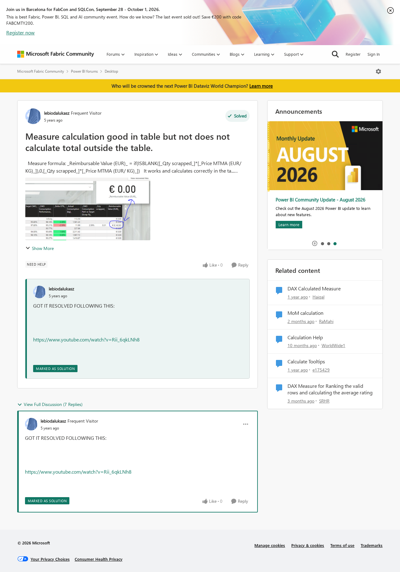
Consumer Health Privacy (98, 559)
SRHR (324, 401)
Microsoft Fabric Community (40, 71)
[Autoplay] (315, 243)
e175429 (321, 370)
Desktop (111, 71)
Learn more (261, 86)
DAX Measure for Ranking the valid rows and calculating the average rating (330, 389)
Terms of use (342, 545)
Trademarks (371, 545)
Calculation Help (305, 337)
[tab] (322, 243)
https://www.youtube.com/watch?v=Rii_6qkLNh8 (86, 339)
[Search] (335, 54)
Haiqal (318, 297)
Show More (43, 248)
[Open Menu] (378, 71)
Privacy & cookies (307, 545)
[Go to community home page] (55, 54)
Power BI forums (84, 71)
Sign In (374, 54)
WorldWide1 (333, 345)
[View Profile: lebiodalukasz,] (39, 292)
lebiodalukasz (56, 113)
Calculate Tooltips (306, 361)
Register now (20, 32)
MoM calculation (305, 313)
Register (353, 54)
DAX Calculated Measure (314, 288)
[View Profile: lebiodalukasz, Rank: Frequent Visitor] (33, 116)
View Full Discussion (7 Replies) (53, 404)
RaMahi (326, 321)
